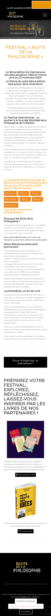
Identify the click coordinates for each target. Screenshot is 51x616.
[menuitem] (43, 15)
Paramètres (26, 612)
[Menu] (43, 15)
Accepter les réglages (26, 601)
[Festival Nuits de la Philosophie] (21, 15)
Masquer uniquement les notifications (26, 606)
